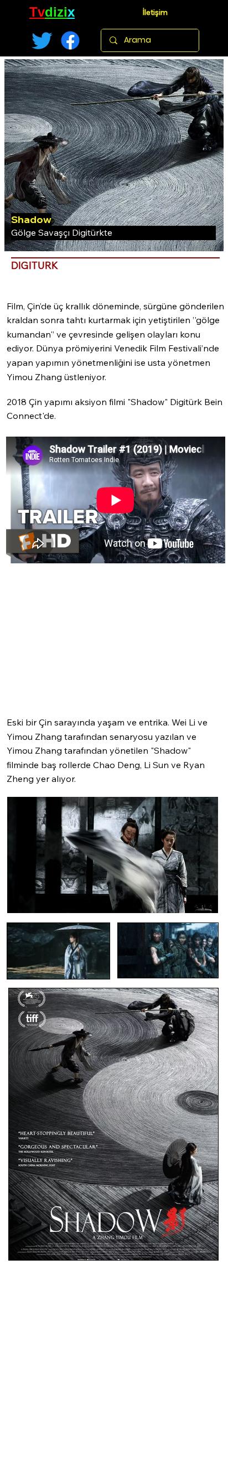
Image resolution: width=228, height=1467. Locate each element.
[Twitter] (42, 40)
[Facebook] (70, 40)
